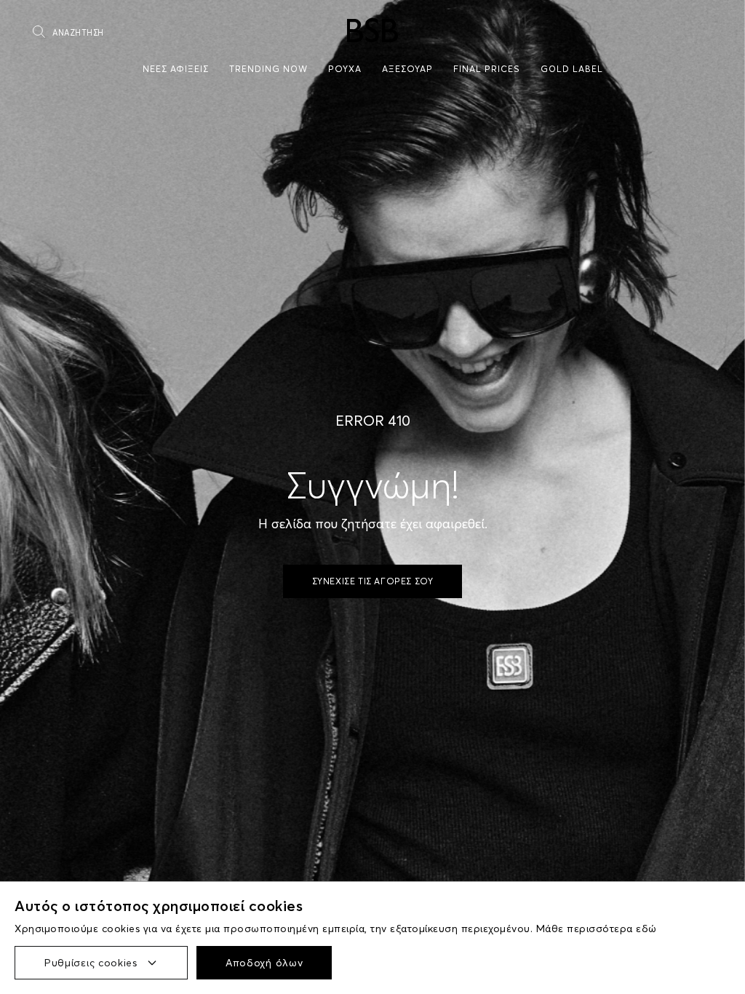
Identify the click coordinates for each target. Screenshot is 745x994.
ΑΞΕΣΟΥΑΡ (407, 68)
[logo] (372, 30)
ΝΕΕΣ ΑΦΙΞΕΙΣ (176, 68)
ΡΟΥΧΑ (345, 68)
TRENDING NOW (268, 68)
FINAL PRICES (486, 68)
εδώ (646, 928)
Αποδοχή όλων (264, 962)
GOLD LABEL (572, 68)
